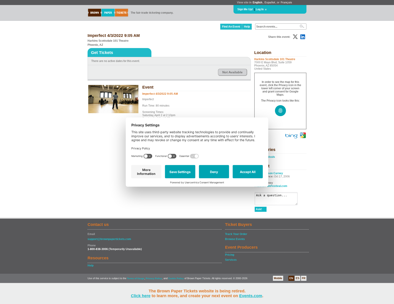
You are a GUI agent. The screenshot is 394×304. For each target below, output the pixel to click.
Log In (260, 9)
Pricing (229, 254)
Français (286, 2)
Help (247, 26)
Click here (140, 296)
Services (231, 259)
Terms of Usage (135, 278)
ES (297, 278)
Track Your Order (236, 234)
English (257, 2)
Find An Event (231, 26)
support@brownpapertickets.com (109, 239)
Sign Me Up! (245, 9)
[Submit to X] (295, 37)
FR (304, 278)
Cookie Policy (176, 278)
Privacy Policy (154, 278)
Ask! (259, 209)
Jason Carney (274, 173)
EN (291, 278)
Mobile (278, 278)
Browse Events (235, 239)
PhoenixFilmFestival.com (271, 186)
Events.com (250, 296)
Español (269, 2)
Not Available (232, 72)
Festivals (269, 156)
